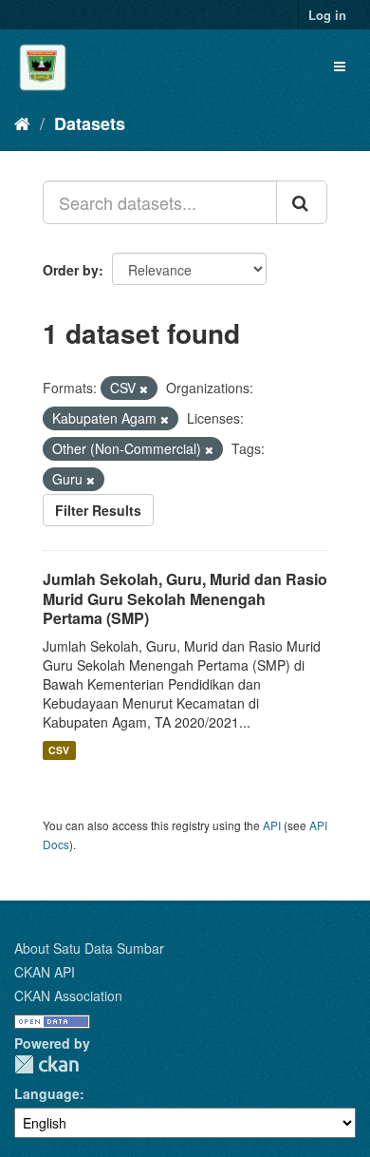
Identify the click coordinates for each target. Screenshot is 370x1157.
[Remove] (143, 388)
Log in (327, 15)
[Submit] (301, 202)
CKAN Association (68, 995)
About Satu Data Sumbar (89, 948)
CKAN (46, 1064)
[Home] (22, 122)
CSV (58, 750)
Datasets (89, 123)
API (272, 825)
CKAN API (44, 971)
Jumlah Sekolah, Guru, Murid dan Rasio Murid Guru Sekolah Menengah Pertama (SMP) (185, 599)
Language (47, 1093)
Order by (71, 269)
